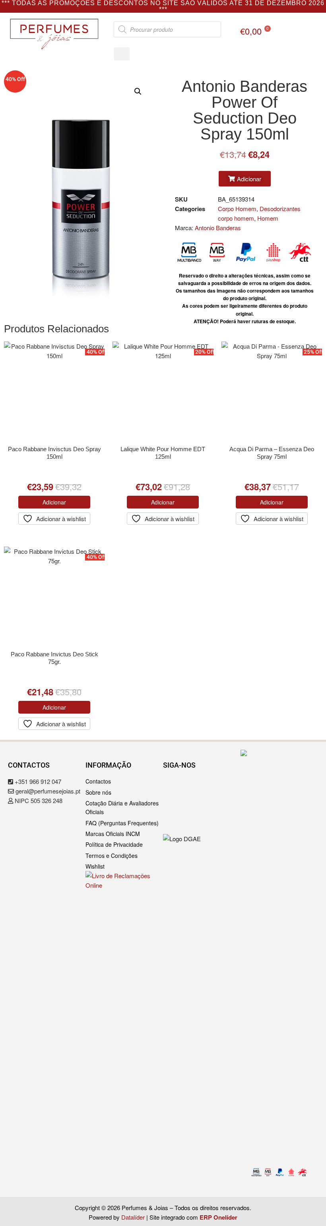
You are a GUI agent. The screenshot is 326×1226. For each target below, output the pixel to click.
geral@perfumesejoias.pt (47, 791)
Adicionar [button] (54, 502)
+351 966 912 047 (37, 781)
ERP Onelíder (218, 1217)
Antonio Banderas (218, 227)
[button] (122, 53)
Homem (267, 218)
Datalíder (133, 1217)
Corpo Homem (237, 208)
